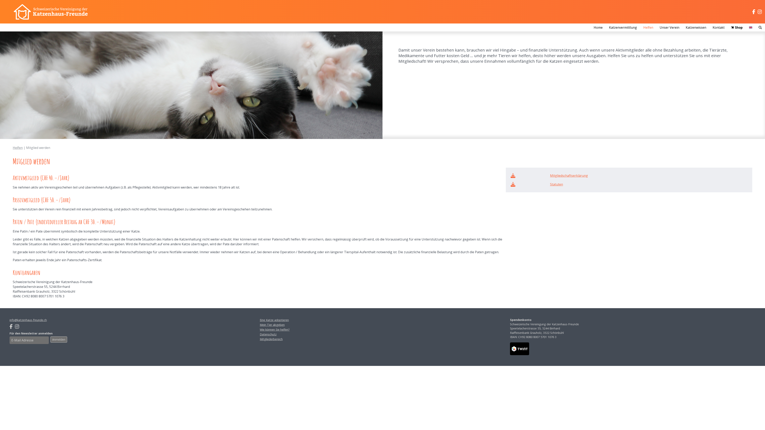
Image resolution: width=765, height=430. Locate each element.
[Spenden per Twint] (519, 348)
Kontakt (719, 27)
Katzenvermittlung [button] (623, 27)
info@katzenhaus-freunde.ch (28, 320)
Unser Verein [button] (669, 27)
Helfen (18, 148)
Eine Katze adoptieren (274, 320)
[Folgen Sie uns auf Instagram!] (760, 12)
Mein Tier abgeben (272, 325)
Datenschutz (268, 334)
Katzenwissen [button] (696, 27)
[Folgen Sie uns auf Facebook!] (753, 12)
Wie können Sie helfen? (275, 329)
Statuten (556, 184)
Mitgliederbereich (271, 339)
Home (598, 27)
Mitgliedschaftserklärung (569, 175)
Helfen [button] (648, 27)
